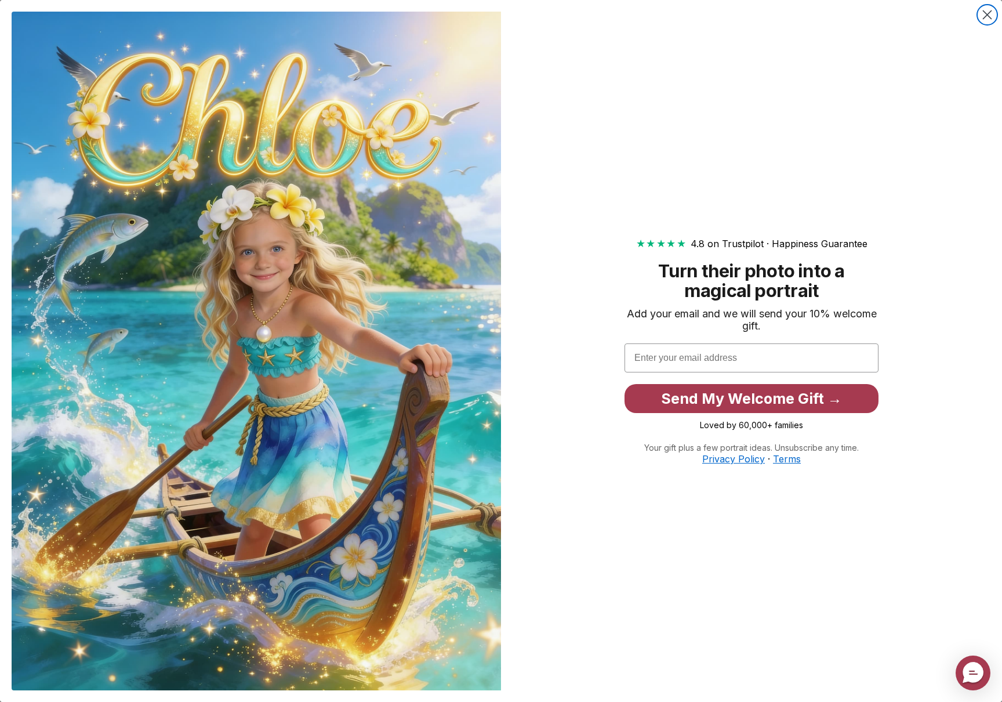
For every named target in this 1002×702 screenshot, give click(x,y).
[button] (973, 673)
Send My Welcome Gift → (751, 398)
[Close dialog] (987, 15)
